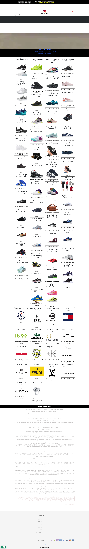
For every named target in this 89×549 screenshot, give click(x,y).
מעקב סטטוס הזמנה (39, 532)
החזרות (41, 524)
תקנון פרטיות (40, 527)
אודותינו (40, 518)
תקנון (41, 529)
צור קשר (40, 530)
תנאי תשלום (40, 521)
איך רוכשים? (40, 519)
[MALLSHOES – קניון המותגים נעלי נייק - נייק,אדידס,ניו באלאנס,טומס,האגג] (44, 11)
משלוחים (40, 522)
